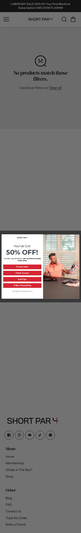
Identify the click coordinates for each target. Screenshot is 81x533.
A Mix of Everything (22, 285)
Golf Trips (22, 279)
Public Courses (22, 273)
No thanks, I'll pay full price (22, 291)
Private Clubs (22, 267)
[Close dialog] (77, 236)
